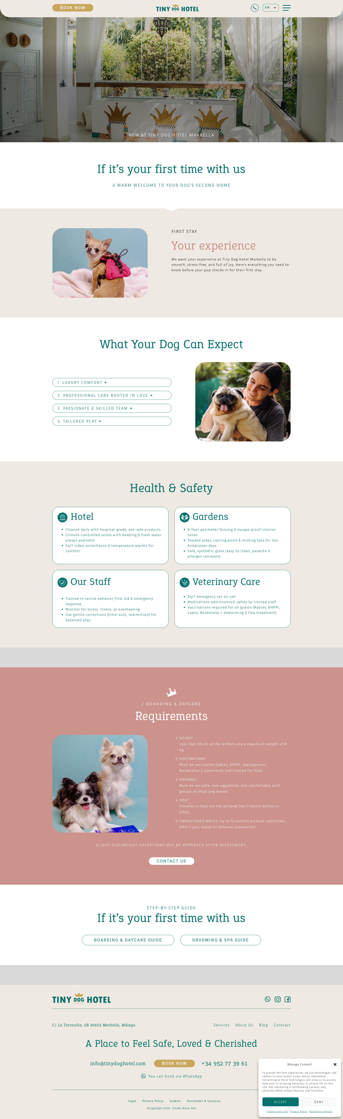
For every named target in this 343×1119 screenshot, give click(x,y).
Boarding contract (320, 1111)
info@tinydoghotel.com (118, 1063)
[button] (335, 1064)
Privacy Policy (298, 1111)
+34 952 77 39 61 (224, 1063)
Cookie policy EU (277, 1111)
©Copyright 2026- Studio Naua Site (171, 1108)
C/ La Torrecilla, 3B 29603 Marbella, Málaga (94, 1025)
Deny (319, 1102)
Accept (280, 1102)
